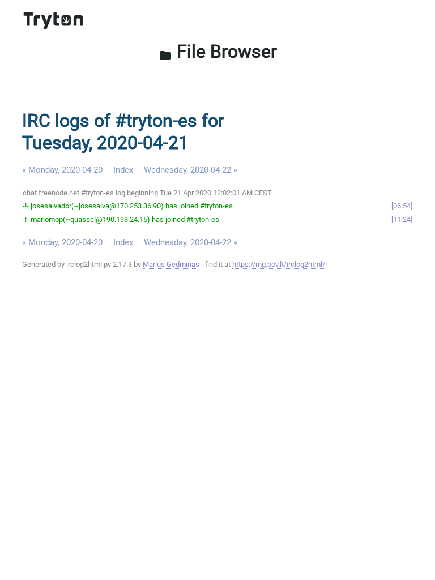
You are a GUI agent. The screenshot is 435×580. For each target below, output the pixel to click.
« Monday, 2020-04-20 (62, 170)
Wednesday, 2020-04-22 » (190, 170)
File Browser (218, 51)
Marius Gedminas (171, 264)
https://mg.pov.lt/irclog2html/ (278, 264)
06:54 (402, 206)
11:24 (402, 219)
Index (123, 170)
